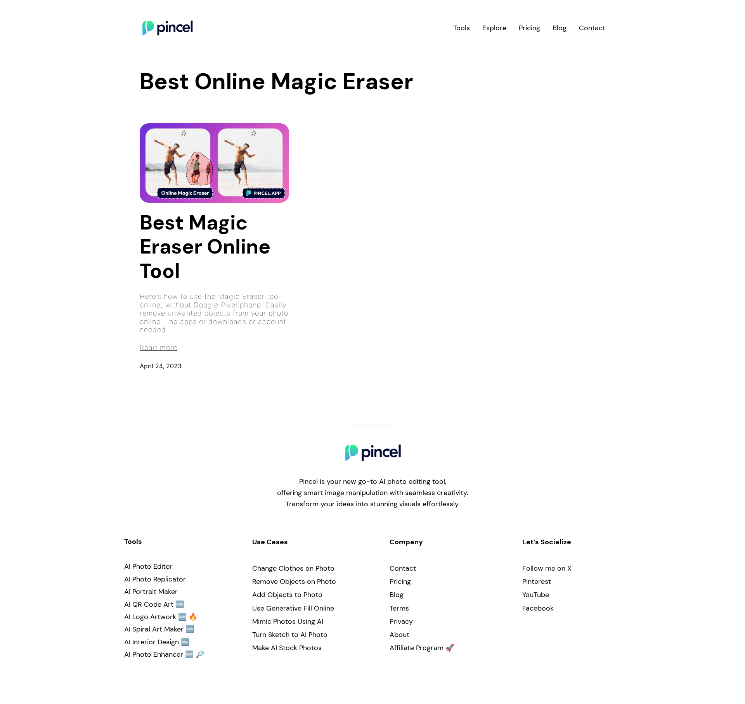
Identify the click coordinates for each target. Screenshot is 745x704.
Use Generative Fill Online (293, 608)
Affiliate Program (417, 647)
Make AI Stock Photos (287, 647)
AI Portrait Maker (151, 591)
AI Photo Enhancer (153, 654)
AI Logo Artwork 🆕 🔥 (160, 616)
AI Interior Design (151, 642)
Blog (397, 594)
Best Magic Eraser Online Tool (205, 247)
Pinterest (536, 581)
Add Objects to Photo (287, 594)
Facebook (538, 608)
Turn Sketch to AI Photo (289, 634)
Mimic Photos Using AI (287, 621)
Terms (399, 608)
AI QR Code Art (148, 604)
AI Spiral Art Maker (154, 629)
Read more (158, 347)
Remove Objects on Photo (294, 581)
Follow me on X (547, 568)
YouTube (535, 594)
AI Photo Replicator (155, 579)
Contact (403, 568)
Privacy (401, 621)
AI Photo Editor (148, 566)
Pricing (400, 581)
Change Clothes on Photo (293, 568)
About (399, 634)
